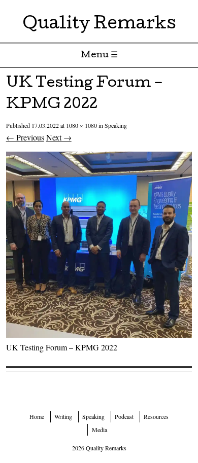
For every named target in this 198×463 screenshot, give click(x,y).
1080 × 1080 (81, 125)
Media (99, 429)
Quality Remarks (99, 25)
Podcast (124, 416)
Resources (156, 416)
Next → (59, 137)
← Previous (25, 137)
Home (36, 416)
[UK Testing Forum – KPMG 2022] (99, 334)
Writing (63, 416)
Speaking (116, 125)
